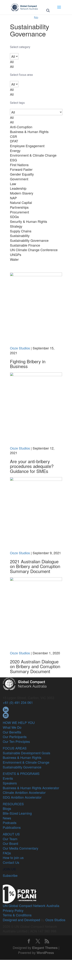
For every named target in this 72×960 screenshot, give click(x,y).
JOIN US (9, 869)
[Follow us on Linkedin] (6, 709)
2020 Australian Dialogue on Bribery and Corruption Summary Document (35, 666)
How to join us (13, 857)
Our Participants (15, 736)
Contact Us (11, 862)
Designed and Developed (21, 919)
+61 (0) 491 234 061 (18, 702)
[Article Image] (36, 308)
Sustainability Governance (22, 767)
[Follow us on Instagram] (6, 715)
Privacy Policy (13, 910)
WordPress (45, 952)
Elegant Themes (45, 947)
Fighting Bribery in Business (27, 363)
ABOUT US (11, 834)
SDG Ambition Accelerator (22, 797)
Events (8, 778)
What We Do (12, 727)
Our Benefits (12, 732)
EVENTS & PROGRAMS (21, 773)
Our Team (10, 838)
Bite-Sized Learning (17, 813)
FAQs (7, 853)
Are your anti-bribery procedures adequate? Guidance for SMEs (32, 466)
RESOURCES (13, 803)
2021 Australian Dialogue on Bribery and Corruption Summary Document (35, 566)
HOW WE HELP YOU (19, 722)
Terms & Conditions (17, 915)
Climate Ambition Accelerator (24, 792)
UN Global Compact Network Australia (31, 905)
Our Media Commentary (20, 848)
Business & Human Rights (22, 757)
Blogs (7, 808)
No (36, 17)
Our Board (10, 843)
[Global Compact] (24, 683)
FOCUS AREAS (15, 748)
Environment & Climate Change (26, 762)
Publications (12, 827)
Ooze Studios (20, 348)
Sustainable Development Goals (26, 752)
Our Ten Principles (16, 741)
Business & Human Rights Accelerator (31, 787)
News (7, 818)
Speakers (10, 783)
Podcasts (9, 822)
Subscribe (10, 875)
